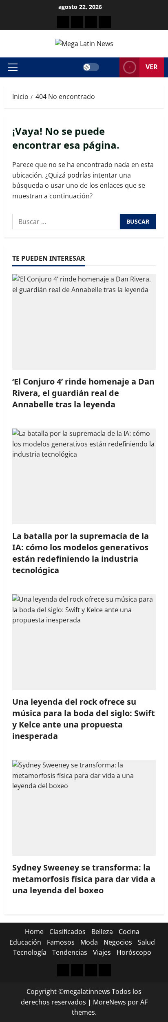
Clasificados (67, 931)
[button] (13, 67)
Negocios (118, 942)
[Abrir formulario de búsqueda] (109, 67)
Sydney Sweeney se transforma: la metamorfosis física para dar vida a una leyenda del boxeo (83, 879)
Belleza (102, 931)
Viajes (102, 952)
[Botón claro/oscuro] (91, 67)
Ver (152, 66)
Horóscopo (134, 952)
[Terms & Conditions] (63, 22)
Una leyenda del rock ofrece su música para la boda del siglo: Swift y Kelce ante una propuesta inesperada (83, 718)
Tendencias (69, 952)
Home (34, 931)
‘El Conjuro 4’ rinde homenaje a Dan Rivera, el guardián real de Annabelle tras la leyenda (83, 393)
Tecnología (29, 952)
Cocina (129, 931)
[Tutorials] (105, 22)
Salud (146, 942)
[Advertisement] (91, 22)
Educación (25, 942)
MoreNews (109, 1002)
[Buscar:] (66, 221)
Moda (89, 942)
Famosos (61, 942)
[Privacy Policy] (77, 22)
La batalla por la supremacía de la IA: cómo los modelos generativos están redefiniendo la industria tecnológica (80, 553)
